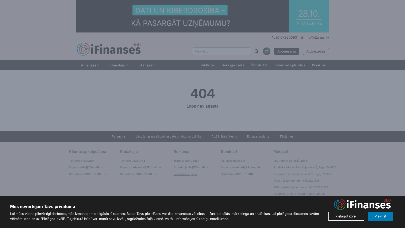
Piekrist (380, 216)
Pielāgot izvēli (346, 216)
